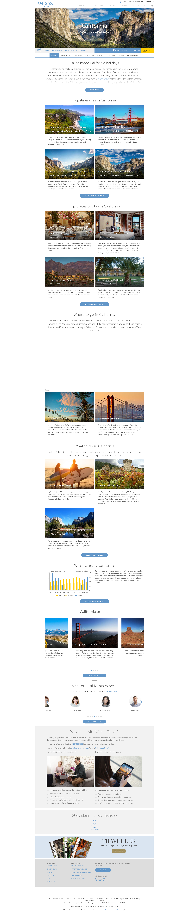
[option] (45, 639)
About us (50, 875)
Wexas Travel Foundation (81, 872)
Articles (121, 55)
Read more (94, 90)
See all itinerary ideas (94, 196)
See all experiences (94, 555)
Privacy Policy (103, 910)
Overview (54, 55)
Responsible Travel (78, 878)
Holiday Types (52, 869)
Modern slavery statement (94, 901)
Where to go (89, 55)
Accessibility (116, 899)
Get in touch (94, 829)
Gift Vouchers (76, 875)
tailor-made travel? (102, 748)
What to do (100, 55)
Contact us (51, 881)
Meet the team (94, 721)
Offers (49, 872)
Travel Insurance (77, 866)
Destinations (52, 866)
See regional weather (94, 601)
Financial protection (130, 899)
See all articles (94, 675)
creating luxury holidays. (80, 748)
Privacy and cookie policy (76, 899)
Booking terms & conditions (98, 899)
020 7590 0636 (110, 691)
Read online (119, 851)
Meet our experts (132, 55)
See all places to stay (94, 304)
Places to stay (77, 55)
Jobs (48, 878)
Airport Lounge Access (79, 869)
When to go (111, 55)
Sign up (103, 870)
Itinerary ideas (65, 55)
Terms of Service (116, 910)
